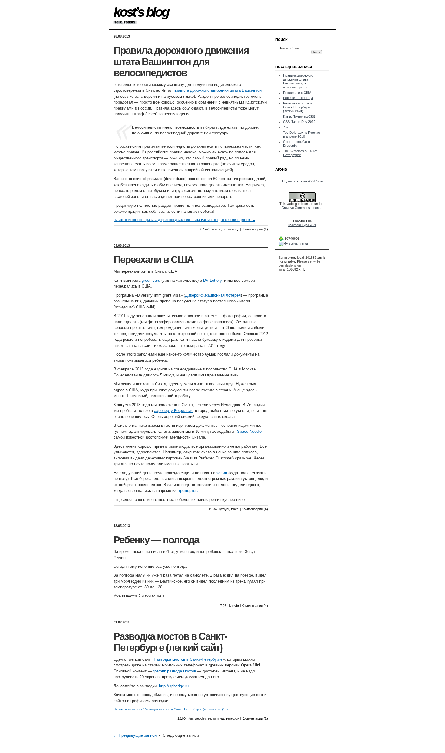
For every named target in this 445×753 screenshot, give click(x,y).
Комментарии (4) (255, 509)
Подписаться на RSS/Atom (302, 181)
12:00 (181, 718)
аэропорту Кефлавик (173, 410)
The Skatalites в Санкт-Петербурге (300, 153)
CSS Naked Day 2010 (299, 121)
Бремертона (188, 490)
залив (221, 473)
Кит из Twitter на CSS (299, 116)
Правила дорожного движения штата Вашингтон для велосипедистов (181, 61)
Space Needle (249, 431)
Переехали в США (153, 259)
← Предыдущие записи (135, 735)
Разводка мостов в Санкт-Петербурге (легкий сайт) (170, 642)
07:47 (204, 229)
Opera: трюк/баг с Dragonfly (296, 143)
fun (190, 718)
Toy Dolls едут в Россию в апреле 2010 (301, 134)
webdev (200, 718)
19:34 (213, 509)
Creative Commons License (302, 207)
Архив (281, 169)
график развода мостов (174, 671)
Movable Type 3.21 (302, 225)
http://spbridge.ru (174, 686)
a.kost (303, 243)
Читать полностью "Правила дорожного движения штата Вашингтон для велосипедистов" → (184, 220)
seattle (216, 229)
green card (151, 280)
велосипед (231, 229)
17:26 (222, 605)
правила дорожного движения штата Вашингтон (218, 90)
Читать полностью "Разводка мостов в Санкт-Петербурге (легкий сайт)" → (171, 709)
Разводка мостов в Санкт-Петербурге (188, 659)
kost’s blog (141, 12)
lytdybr (224, 509)
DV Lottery (212, 280)
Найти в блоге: (290, 48)
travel (235, 509)
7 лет (287, 127)
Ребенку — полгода (156, 539)
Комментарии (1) (255, 229)
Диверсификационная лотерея (213, 295)
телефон (232, 718)
